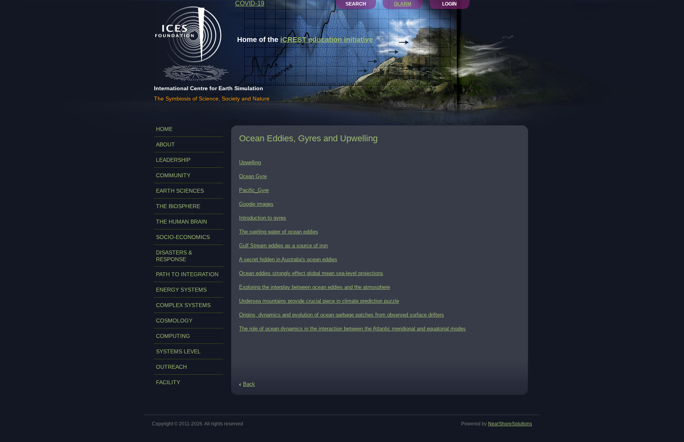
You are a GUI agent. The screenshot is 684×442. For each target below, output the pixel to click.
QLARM (402, 4)
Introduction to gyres (262, 218)
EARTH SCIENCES (180, 191)
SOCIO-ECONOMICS (183, 237)
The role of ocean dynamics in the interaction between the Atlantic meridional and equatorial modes (352, 329)
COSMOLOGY (174, 320)
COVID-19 (249, 3)
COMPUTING (173, 336)
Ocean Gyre (253, 176)
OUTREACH (171, 367)
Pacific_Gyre (254, 190)
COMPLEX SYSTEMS (183, 305)
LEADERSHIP (173, 160)
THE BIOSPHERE (178, 206)
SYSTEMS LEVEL (178, 351)
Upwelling (250, 162)
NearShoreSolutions (510, 424)
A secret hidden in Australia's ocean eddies (288, 259)
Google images (256, 204)
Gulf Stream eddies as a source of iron (283, 246)
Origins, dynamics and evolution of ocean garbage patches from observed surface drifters (341, 315)
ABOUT (165, 144)
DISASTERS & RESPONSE (174, 255)
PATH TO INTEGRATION (187, 274)
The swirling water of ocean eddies (278, 232)
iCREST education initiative (326, 40)
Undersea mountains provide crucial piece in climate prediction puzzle (319, 301)
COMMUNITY (173, 175)
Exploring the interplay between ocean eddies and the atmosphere (314, 287)
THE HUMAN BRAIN (181, 221)
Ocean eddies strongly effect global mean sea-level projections (311, 273)
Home (164, 129)
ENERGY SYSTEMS (181, 289)
